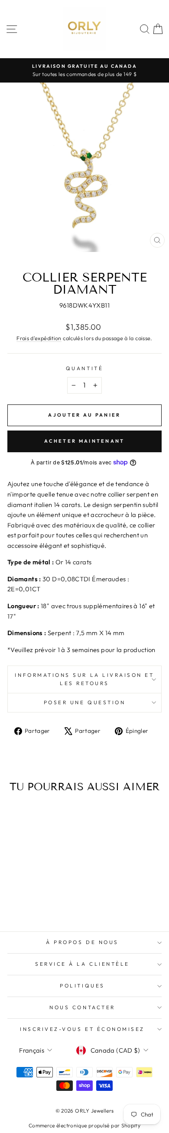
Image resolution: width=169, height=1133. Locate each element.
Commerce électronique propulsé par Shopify (84, 1125)
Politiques (82, 985)
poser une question (85, 702)
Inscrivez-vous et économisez (82, 1029)
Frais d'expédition (39, 338)
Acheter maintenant (84, 441)
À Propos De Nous (82, 942)
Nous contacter (82, 1007)
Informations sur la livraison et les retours (84, 679)
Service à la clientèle (82, 964)
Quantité (84, 368)
